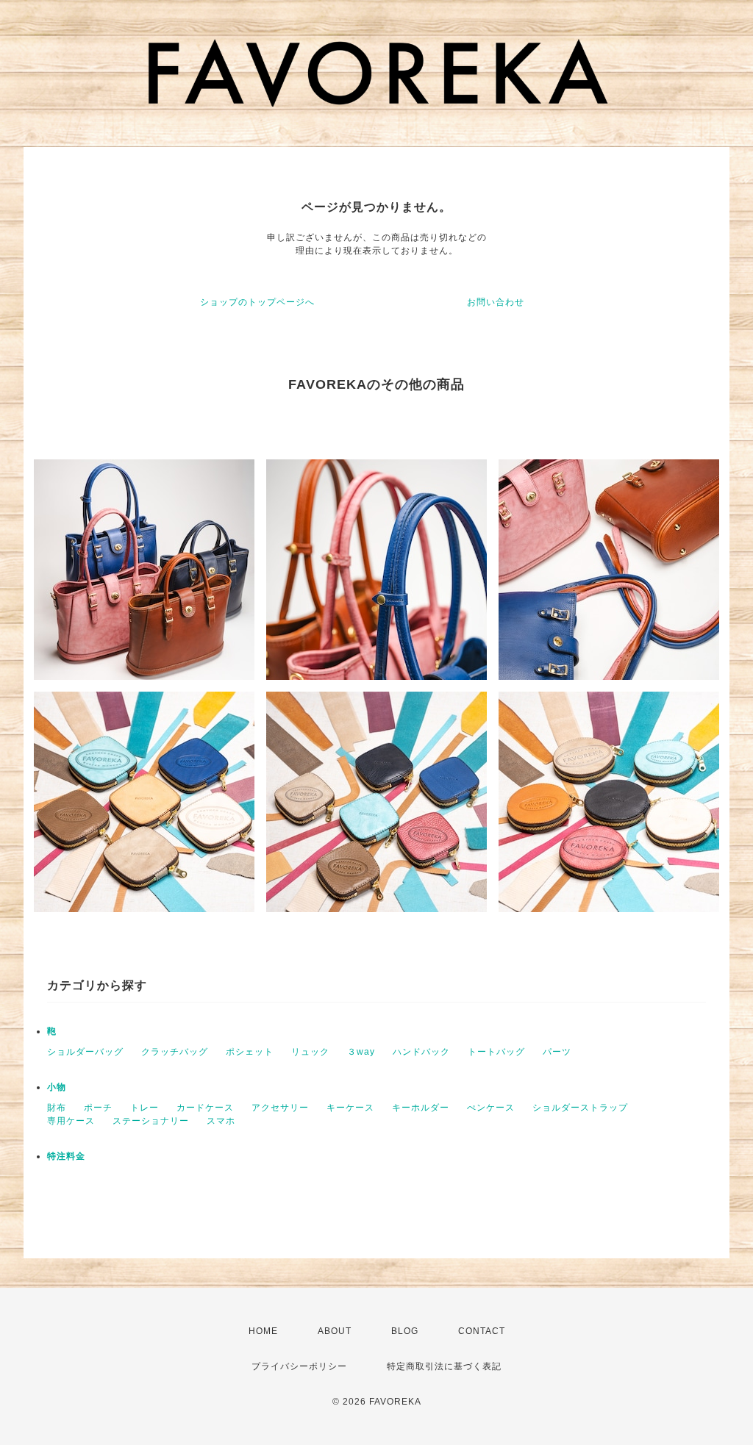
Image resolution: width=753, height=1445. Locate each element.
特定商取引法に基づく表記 (444, 1366)
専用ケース (71, 1121)
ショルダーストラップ (580, 1107)
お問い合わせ (495, 302)
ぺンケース (491, 1107)
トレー (144, 1107)
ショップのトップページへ (257, 302)
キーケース (350, 1107)
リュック (310, 1052)
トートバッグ (496, 1052)
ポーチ (98, 1107)
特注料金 (66, 1156)
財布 (56, 1107)
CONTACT (481, 1331)
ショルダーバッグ (85, 1052)
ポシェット (250, 1052)
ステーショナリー (151, 1121)
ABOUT (334, 1331)
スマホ (221, 1121)
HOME (263, 1331)
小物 (56, 1087)
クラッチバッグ (174, 1052)
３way (361, 1052)
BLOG (404, 1331)
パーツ (557, 1052)
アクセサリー (280, 1107)
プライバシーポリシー (299, 1366)
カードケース (205, 1107)
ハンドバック (421, 1052)
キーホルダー (420, 1107)
